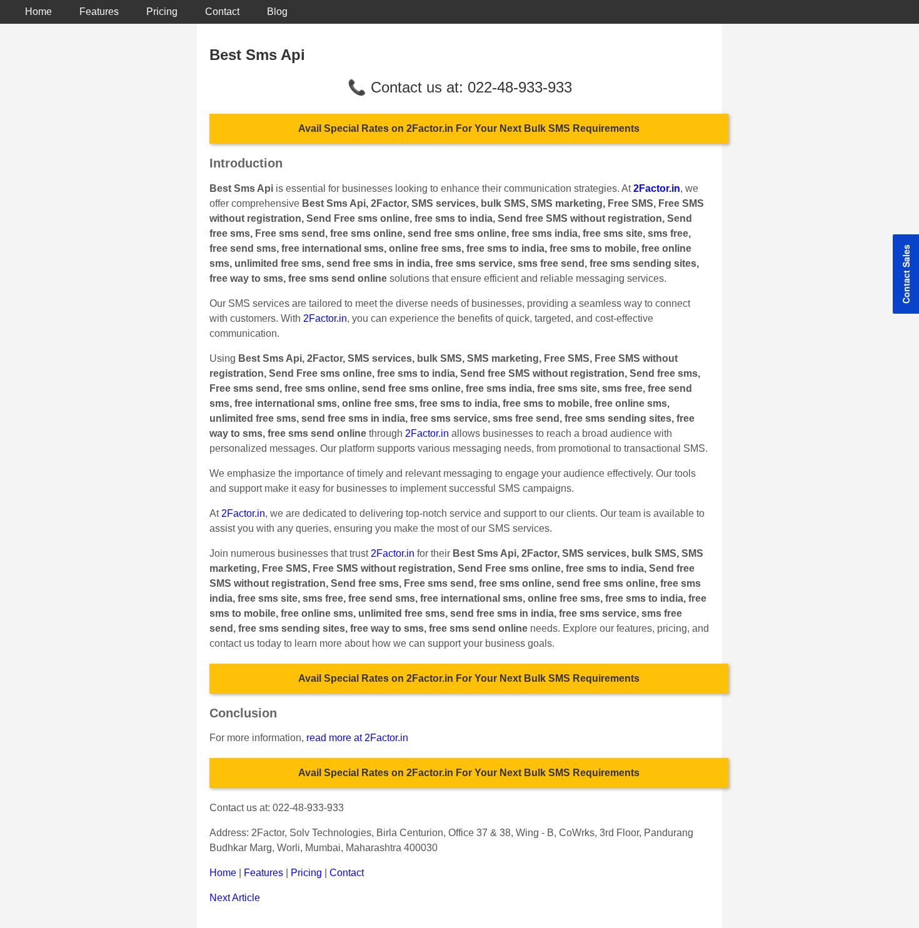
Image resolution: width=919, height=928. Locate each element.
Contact (222, 11)
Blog (277, 11)
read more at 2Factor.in (357, 737)
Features (99, 11)
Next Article (234, 897)
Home (38, 11)
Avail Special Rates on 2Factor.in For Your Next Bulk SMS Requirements (469, 128)
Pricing (162, 11)
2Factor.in (325, 318)
